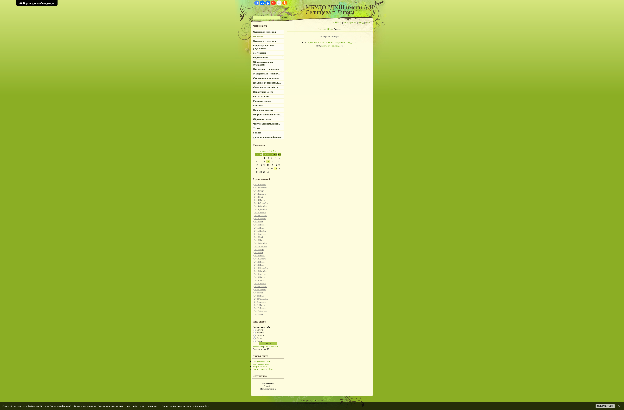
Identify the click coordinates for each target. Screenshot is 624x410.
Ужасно (260, 341)
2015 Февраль (260, 215)
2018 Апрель (260, 259)
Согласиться (605, 406)
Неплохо (260, 335)
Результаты (258, 346)
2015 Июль (259, 228)
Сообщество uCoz (261, 364)
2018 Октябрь (260, 271)
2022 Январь (260, 308)
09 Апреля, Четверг (329, 36)
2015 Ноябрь (260, 231)
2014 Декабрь (260, 209)
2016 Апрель (260, 234)
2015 (329, 29)
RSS (367, 22)
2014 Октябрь (260, 206)
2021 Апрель (260, 302)
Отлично (261, 330)
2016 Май (258, 237)
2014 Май (258, 197)
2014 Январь (260, 184)
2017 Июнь (259, 255)
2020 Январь (260, 283)
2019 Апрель (260, 274)
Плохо (259, 338)
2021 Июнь (259, 305)
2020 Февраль (260, 286)
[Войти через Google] (279, 3)
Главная (337, 22)
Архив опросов (271, 346)
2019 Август (260, 280)
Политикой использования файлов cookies (185, 406)
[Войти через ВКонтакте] (262, 2)
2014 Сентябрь (261, 203)
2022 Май (258, 314)
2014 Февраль (260, 187)
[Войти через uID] (256, 2)
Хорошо (260, 332)
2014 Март (259, 191)
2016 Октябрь (260, 243)
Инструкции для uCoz (263, 369)
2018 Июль (259, 265)
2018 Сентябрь (261, 268)
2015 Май (258, 221)
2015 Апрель (260, 218)
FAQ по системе (260, 366)
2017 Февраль (260, 246)
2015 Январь (260, 212)
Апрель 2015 (268, 151)
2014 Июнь (259, 200)
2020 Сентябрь (261, 299)
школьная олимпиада (330, 46)
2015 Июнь (259, 225)
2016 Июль (259, 240)
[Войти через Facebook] (267, 2)
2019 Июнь (259, 277)
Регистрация (350, 22)
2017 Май (258, 252)
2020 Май (258, 292)
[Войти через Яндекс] (273, 2)
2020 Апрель (260, 289)
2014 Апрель (260, 194)
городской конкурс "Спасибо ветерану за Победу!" (331, 42)
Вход (361, 22)
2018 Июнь (259, 262)
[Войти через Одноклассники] (284, 2)
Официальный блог (261, 361)
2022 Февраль (260, 311)
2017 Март (259, 249)
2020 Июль (259, 296)
